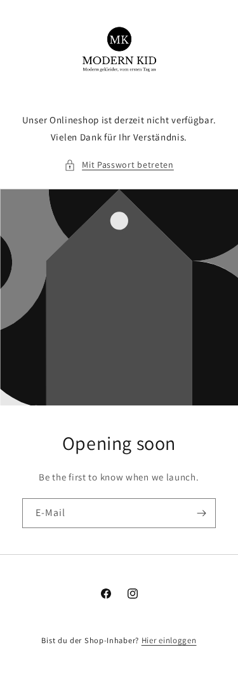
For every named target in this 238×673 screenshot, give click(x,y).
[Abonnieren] (201, 513)
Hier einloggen (169, 640)
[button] (119, 165)
